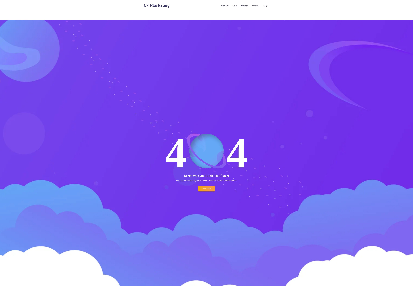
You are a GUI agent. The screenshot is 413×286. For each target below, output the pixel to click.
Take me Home (206, 188)
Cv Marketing (157, 5)
